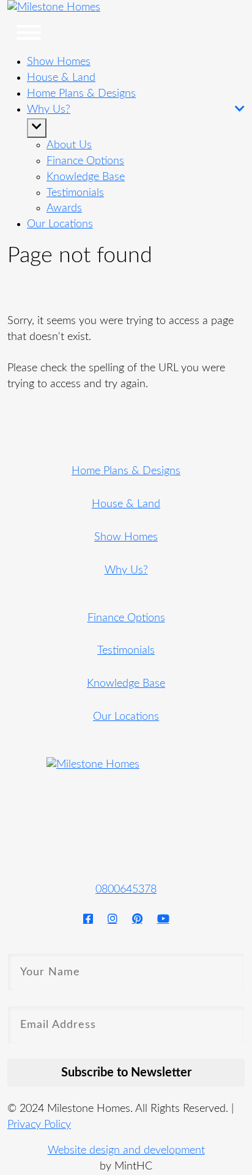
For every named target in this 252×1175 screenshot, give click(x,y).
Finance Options (126, 618)
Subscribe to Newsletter (126, 1073)
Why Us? (126, 570)
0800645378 (126, 889)
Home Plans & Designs (81, 93)
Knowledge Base (126, 683)
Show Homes (59, 61)
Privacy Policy (39, 1124)
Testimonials (126, 650)
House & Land (61, 77)
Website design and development (126, 1150)
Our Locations (126, 716)
